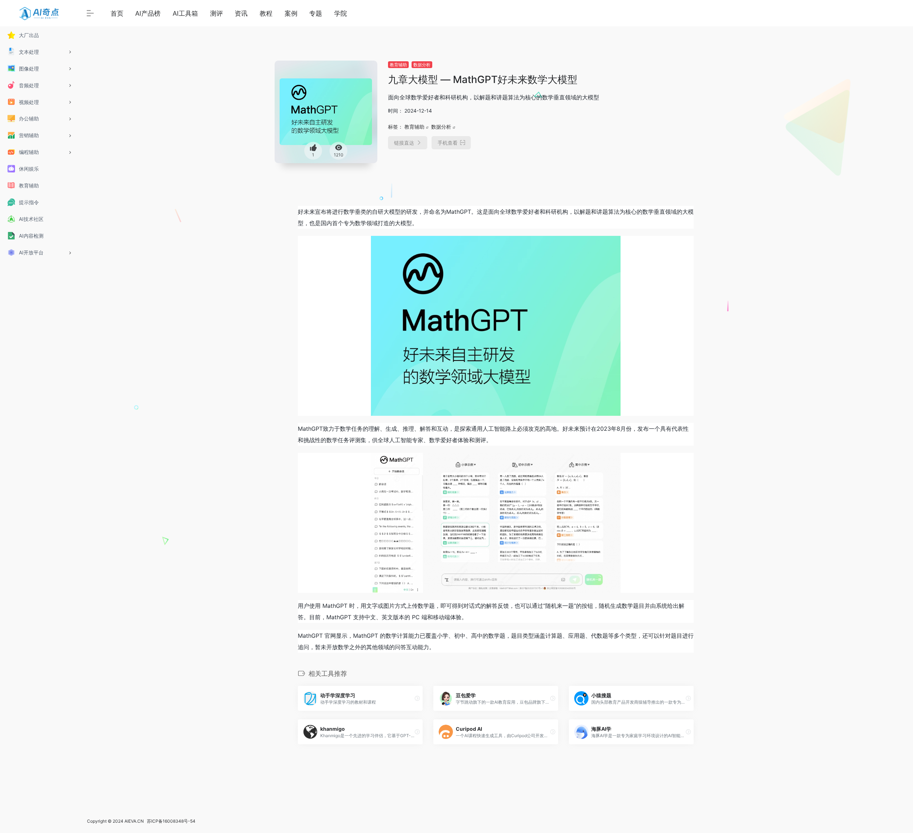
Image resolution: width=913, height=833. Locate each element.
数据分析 (421, 64)
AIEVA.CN (134, 821)
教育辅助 (398, 64)
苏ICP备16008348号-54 (171, 821)
